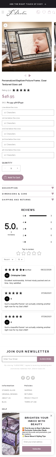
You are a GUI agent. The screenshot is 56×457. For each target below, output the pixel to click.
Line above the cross (10, 107)
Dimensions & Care (14, 194)
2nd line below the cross (11, 129)
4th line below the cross (11, 150)
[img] (21, 90)
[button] (3, 12)
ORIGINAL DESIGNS (9, 394)
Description (10, 188)
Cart (50, 11)
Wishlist (44, 11)
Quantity (7, 163)
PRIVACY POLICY (31, 398)
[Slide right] (30, 75)
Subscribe (45, 359)
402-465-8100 (38, 11)
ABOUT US (6, 398)
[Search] (54, 11)
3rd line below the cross (11, 139)
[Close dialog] (51, 416)
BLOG (4, 402)
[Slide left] (25, 75)
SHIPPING (28, 390)
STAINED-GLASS (8, 390)
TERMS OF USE (30, 402)
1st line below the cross (11, 118)
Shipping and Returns (16, 199)
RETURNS (28, 394)
